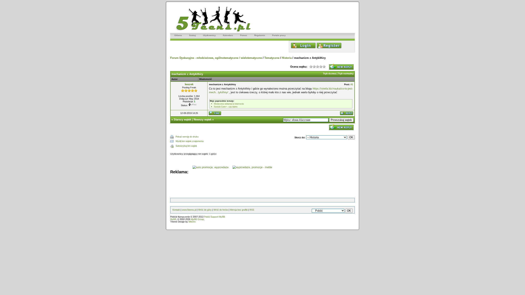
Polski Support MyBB (214, 217)
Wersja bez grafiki (239, 210)
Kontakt (176, 210)
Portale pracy (279, 35)
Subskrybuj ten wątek (186, 146)
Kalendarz (228, 35)
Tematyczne (271, 57)
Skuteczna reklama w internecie (229, 104)
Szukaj (192, 35)
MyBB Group (197, 219)
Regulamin (259, 35)
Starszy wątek (182, 119)
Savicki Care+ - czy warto (225, 107)
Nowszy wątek (202, 119)
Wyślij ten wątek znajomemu (190, 141)
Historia (287, 57)
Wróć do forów (220, 210)
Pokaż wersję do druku (187, 136)
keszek (189, 84)
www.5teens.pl (189, 210)
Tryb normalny (346, 73)
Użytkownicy (209, 35)
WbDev (192, 221)
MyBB (173, 219)
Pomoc (243, 35)
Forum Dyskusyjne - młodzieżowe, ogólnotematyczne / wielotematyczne (216, 57)
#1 (351, 84)
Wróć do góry (205, 210)
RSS (252, 210)
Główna (178, 35)
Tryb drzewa (329, 73)
